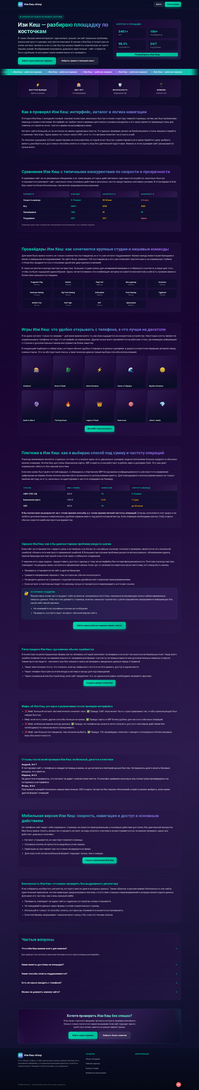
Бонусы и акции (92, 1068)
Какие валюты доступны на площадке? (43, 964)
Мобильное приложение (96, 1073)
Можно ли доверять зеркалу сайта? (41, 992)
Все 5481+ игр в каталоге (99, 429)
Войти (159, 4)
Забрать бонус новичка (115, 1035)
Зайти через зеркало (83, 1035)
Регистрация (173, 4)
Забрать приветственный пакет (77, 61)
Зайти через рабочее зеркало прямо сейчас (99, 625)
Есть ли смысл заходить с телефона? (42, 982)
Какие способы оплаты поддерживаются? (44, 973)
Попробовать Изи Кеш (147, 54)
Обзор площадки (93, 1059)
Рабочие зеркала (93, 1064)
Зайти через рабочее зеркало (37, 61)
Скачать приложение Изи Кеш (99, 860)
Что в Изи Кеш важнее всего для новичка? (44, 948)
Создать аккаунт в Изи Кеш (100, 683)
